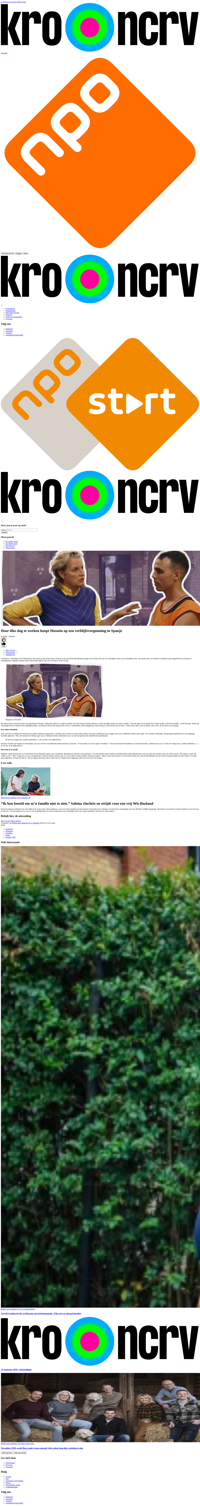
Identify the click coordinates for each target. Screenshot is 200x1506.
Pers (7, 1479)
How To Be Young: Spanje (11, 821)
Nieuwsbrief (10, 548)
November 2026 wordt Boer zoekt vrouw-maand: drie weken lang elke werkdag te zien (42, 1448)
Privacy (8, 1483)
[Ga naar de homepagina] (100, 51)
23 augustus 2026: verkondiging (16, 1369)
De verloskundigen (18, 1309)
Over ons (9, 1465)
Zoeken (3, 530)
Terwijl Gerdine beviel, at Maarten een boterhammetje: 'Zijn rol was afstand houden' (41, 1313)
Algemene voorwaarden (14, 1481)
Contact (8, 1477)
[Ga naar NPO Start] (100, 470)
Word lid (4, 53)
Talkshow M (10, 655)
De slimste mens (11, 544)
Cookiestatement (12, 1487)
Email (8, 835)
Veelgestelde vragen (13, 1485)
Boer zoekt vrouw (17, 1444)
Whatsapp (9, 831)
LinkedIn (9, 833)
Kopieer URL (11, 837)
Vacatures (9, 1467)
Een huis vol (10, 546)
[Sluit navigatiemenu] (2, 305)
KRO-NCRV (10, 650)
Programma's (10, 653)
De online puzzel (12, 542)
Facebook (9, 829)
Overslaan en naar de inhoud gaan (13, 2)
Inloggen (19, 253)
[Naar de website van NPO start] (100, 251)
